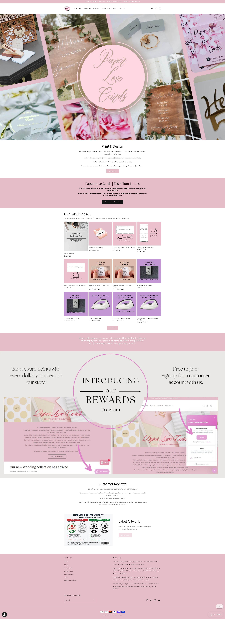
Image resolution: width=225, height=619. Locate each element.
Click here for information (112, 202)
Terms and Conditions (70, 580)
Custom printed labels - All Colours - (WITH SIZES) (124, 286)
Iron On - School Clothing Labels (97, 318)
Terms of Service (68, 574)
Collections (112, 171)
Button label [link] (125, 535)
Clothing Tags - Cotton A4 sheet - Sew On (74, 285)
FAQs (65, 577)
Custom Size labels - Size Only (145, 285)
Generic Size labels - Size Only (72, 318)
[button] (91, 8)
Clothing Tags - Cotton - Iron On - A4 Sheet (124, 247)
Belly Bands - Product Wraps (96, 247)
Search (66, 562)
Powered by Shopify (118, 615)
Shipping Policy (68, 571)
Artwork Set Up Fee (69, 253)
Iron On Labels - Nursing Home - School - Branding (147, 319)
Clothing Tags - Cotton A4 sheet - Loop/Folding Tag (145, 248)
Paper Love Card (109, 615)
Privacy (66, 565)
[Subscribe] (94, 600)
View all (112, 328)
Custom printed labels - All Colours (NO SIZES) (99, 286)
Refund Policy (68, 568)
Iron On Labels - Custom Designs (121, 318)
